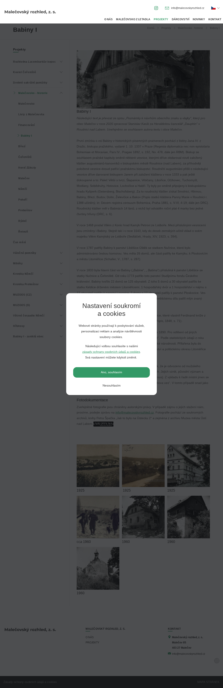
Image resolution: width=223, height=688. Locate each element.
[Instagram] (156, 8)
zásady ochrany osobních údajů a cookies (111, 351)
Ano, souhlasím (111, 372)
